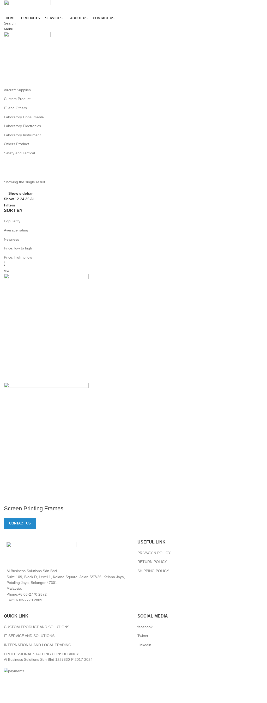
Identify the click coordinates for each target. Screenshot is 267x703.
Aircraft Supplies (17, 90)
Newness (11, 239)
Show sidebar (20, 193)
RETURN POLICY (152, 562)
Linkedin (144, 645)
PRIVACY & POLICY (154, 553)
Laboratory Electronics (22, 126)
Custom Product (17, 99)
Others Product (16, 144)
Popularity (12, 221)
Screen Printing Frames (33, 508)
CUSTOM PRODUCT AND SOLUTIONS (36, 627)
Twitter (142, 636)
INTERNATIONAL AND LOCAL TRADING (37, 645)
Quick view (10, 498)
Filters (9, 205)
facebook (145, 627)
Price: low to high (18, 248)
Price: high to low (18, 257)
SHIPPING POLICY (153, 571)
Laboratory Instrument (22, 135)
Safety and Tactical (19, 153)
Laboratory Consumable (24, 117)
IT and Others (15, 108)
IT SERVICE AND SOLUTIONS (29, 636)
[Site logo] (27, 7)
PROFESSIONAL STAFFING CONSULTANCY (41, 654)
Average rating (16, 230)
